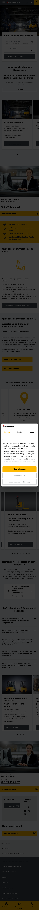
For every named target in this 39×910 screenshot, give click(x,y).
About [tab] (32, 432)
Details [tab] (19, 432)
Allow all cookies (19, 469)
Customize (18, 476)
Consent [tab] (7, 432)
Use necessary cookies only (19, 482)
